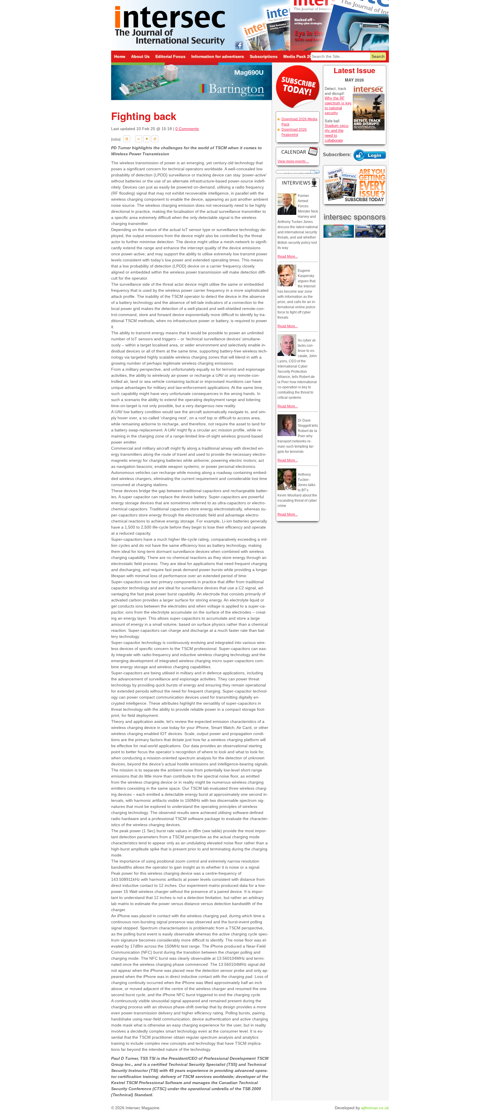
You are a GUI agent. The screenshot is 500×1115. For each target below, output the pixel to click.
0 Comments (187, 128)
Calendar (297, 151)
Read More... (287, 256)
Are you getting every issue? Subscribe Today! (354, 185)
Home (119, 56)
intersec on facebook (239, 45)
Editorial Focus (170, 56)
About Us (140, 56)
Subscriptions (263, 56)
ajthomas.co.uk (375, 1107)
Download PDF (126, 138)
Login (369, 155)
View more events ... (293, 161)
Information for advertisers (217, 56)
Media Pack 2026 (299, 56)
